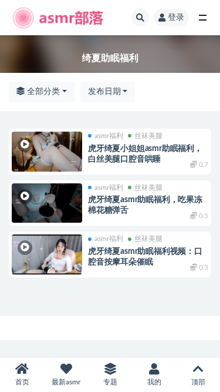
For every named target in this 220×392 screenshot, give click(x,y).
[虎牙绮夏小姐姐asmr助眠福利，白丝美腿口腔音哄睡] (47, 152)
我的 (154, 382)
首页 (22, 382)
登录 (176, 18)
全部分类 (42, 92)
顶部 (198, 382)
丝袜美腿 (148, 135)
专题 (110, 382)
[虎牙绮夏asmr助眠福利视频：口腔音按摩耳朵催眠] (47, 254)
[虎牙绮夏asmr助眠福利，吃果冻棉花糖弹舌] (47, 203)
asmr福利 (108, 135)
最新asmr (66, 382)
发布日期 (104, 92)
